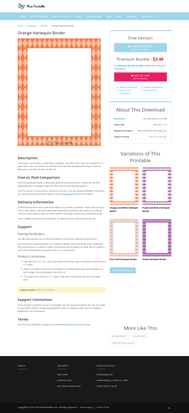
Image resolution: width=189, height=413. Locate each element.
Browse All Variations (123, 270)
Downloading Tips (105, 374)
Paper (109, 16)
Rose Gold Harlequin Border (123, 259)
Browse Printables (39, 16)
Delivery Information (129, 87)
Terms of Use (150, 90)
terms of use (83, 324)
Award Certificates (61, 16)
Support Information (153, 87)
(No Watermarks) (141, 77)
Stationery (131, 16)
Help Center (62, 374)
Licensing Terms (64, 380)
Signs (119, 16)
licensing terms (70, 194)
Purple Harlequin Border (154, 259)
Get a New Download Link (69, 386)
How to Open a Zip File (107, 386)
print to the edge (43, 261)
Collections (32, 25)
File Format (119, 118)
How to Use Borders (46, 290)
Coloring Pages (94, 16)
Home (23, 16)
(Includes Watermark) (141, 48)
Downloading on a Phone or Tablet (112, 380)
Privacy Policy (86, 407)
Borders (78, 16)
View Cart (148, 16)
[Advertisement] (140, 301)
